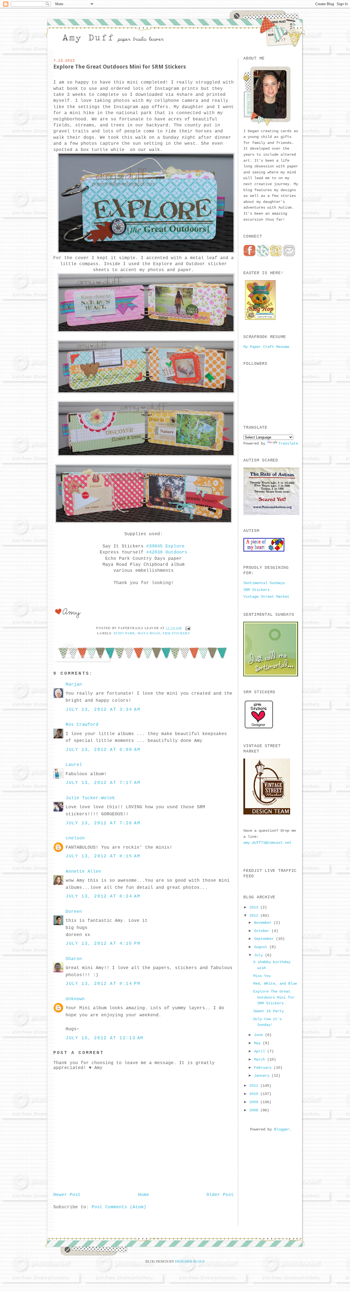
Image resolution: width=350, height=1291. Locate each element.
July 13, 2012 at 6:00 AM (103, 749)
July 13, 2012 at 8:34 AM (103, 896)
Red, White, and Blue (275, 983)
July (259, 955)
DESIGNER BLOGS (190, 1261)
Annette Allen (83, 871)
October (263, 931)
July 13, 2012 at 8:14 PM (103, 983)
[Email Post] (187, 628)
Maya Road (149, 633)
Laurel (74, 764)
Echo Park (124, 633)
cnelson (75, 838)
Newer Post (67, 1194)
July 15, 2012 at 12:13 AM (105, 1038)
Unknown (75, 999)
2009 (254, 1102)
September (265, 939)
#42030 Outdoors (166, 552)
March (260, 1059)
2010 (254, 1094)
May (258, 1043)
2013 (254, 907)
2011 (254, 1085)
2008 (254, 1110)
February (264, 1067)
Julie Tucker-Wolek (90, 798)
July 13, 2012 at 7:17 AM (103, 782)
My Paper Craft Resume (266, 347)
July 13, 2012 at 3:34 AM (103, 709)
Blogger (281, 1129)
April (260, 1051)
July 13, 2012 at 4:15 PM (103, 943)
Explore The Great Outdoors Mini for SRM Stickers (119, 66)
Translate (288, 443)
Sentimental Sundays (264, 583)
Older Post (220, 1194)
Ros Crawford (82, 724)
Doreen (74, 911)
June (259, 1035)
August (261, 947)
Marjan (74, 684)
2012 (254, 915)
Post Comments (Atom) (119, 1207)
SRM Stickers (176, 633)
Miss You (262, 976)
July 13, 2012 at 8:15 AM (103, 856)
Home (143, 1194)
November (264, 922)
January (263, 1075)
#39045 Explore (165, 546)
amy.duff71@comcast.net (267, 842)
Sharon (74, 959)
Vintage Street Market (266, 596)
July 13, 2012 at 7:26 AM (103, 823)
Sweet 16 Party (268, 1011)
